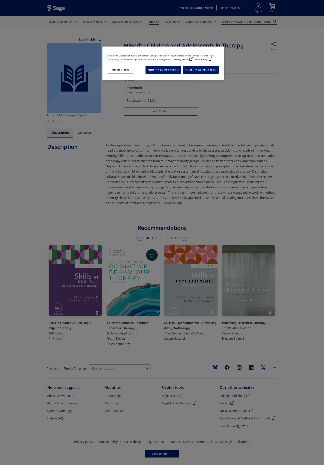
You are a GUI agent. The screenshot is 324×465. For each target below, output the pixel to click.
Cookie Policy (201, 59)
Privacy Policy (181, 59)
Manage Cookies (120, 69)
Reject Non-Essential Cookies (163, 69)
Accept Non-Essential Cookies (201, 69)
